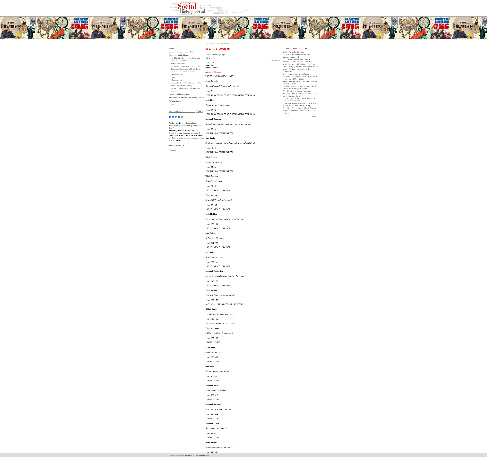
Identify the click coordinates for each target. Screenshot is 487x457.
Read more (275, 60)
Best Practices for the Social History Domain (186, 98)
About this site (173, 455)
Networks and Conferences (179, 94)
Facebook (172, 150)
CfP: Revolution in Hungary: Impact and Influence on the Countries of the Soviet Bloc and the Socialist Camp (299, 93)
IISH (207, 455)
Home (207, 43)
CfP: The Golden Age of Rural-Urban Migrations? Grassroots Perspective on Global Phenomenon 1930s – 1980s (300, 76)
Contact (181, 455)
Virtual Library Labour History (181, 86)
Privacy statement (176, 101)
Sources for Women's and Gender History (186, 83)
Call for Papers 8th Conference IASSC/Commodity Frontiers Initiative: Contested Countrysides (297, 54)
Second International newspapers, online (185, 66)
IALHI (196, 455)
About (174, 77)
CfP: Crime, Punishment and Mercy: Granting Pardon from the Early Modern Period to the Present (299, 110)
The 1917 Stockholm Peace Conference (185, 58)
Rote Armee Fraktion (178, 61)
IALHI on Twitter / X (176, 145)
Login (171, 104)
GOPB (207, 58)
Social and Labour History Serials (224, 43)
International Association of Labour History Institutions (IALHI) (185, 125)
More (314, 117)
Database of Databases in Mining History (186, 69)
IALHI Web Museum (178, 64)
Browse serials (177, 75)
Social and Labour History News (181, 52)
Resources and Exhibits (178, 55)
